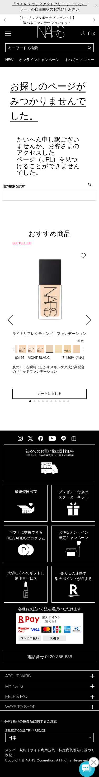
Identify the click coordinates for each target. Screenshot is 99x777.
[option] (49, 20)
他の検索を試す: (14, 186)
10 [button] (69, 402)
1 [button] (31, 402)
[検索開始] (89, 47)
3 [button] (40, 402)
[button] (14, 349)
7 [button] (57, 402)
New (9, 59)
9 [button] (65, 402)
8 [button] (61, 402)
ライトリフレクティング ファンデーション (49, 333)
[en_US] (88, 184)
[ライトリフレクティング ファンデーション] (49, 290)
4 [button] (44, 402)
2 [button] (35, 402)
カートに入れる (49, 393)
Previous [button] (4, 20)
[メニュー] (8, 33)
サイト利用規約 (42, 750)
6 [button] (52, 402)
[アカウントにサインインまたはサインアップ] (83, 33)
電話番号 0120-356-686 (49, 656)
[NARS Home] (50, 32)
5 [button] (48, 402)
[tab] (49, 676)
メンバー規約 (16, 750)
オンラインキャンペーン (39, 59)
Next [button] (94, 20)
